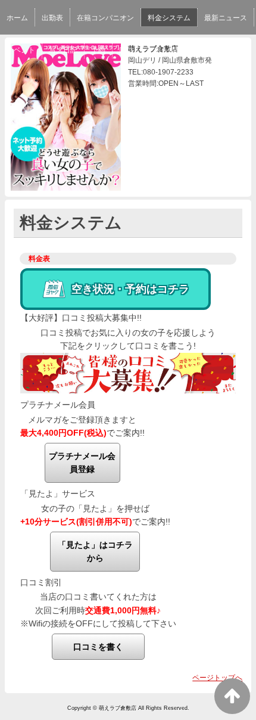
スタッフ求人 (217, 50)
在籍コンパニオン (105, 18)
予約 (98, 50)
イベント (21, 50)
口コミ (130, 50)
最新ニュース (225, 18)
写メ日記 (63, 50)
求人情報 (168, 50)
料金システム (169, 18)
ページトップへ (217, 678)
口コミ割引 (41, 582)
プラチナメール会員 (57, 404)
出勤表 (52, 18)
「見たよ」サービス (57, 493)
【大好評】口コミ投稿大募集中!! (81, 317)
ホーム (17, 18)
